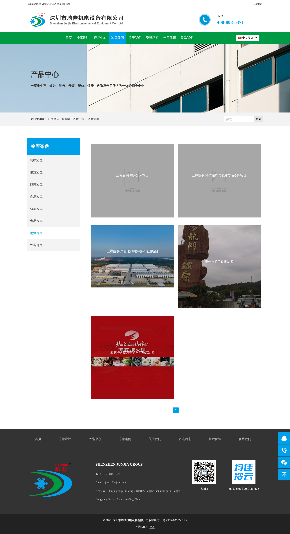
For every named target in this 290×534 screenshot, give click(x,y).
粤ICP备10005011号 (175, 520)
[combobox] (247, 38)
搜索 (258, 119)
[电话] (284, 450)
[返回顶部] (284, 474)
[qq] (284, 438)
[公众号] (284, 462)
